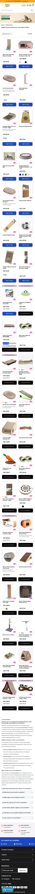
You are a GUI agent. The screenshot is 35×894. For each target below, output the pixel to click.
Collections (8, 25)
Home (3, 25)
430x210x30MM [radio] (6, 346)
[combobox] (17, 10)
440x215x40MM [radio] (6, 343)
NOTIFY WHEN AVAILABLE (25, 313)
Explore (4, 855)
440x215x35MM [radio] (12, 343)
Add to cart (9, 66)
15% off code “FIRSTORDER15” (17, 1)
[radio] (20, 62)
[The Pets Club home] (7, 5)
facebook (17, 879)
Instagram (6, 879)
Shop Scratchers (5, 18)
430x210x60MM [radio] (12, 346)
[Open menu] (2, 5)
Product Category (8, 850)
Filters (30, 34)
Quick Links (5, 860)
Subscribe (23, 870)
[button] (7, 33)
